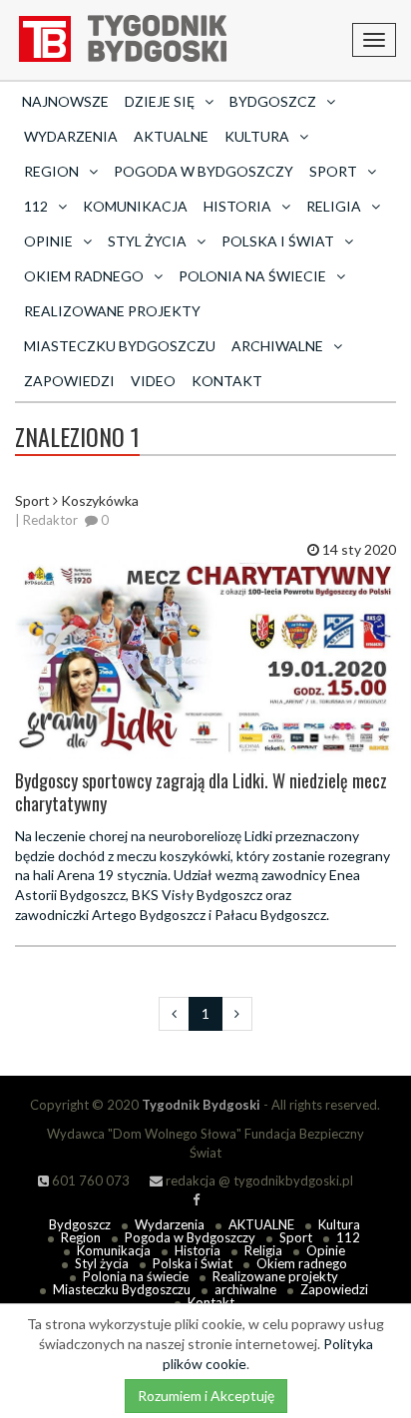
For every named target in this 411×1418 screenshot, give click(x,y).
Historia (197, 1250)
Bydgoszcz (80, 1224)
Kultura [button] (256, 136)
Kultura (339, 1224)
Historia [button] (237, 206)
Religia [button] (333, 206)
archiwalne (245, 1289)
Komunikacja (135, 206)
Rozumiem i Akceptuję (206, 1395)
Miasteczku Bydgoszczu (119, 345)
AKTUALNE (171, 136)
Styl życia (102, 1263)
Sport (295, 1237)
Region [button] (51, 171)
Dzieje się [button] (160, 101)
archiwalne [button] (277, 345)
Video (153, 380)
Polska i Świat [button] (277, 241)
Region (81, 1237)
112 (348, 1237)
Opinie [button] (48, 241)
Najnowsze (65, 101)
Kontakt (227, 380)
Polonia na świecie (136, 1276)
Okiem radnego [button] (84, 275)
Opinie (325, 1250)
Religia (263, 1250)
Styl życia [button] (147, 241)
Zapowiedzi (69, 380)
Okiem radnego (301, 1263)
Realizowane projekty (112, 310)
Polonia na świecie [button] (252, 275)
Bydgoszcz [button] (272, 101)
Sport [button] (333, 171)
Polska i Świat (192, 1263)
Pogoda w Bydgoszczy (203, 171)
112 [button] (36, 206)
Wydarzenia (71, 136)
